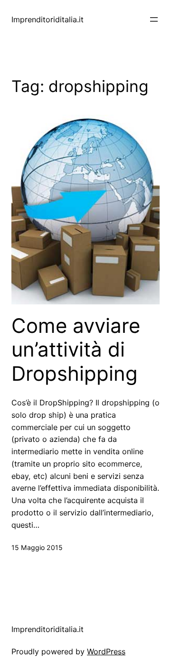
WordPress (106, 651)
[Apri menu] (154, 19)
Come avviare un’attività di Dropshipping (75, 349)
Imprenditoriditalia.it (47, 19)
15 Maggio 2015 (37, 547)
